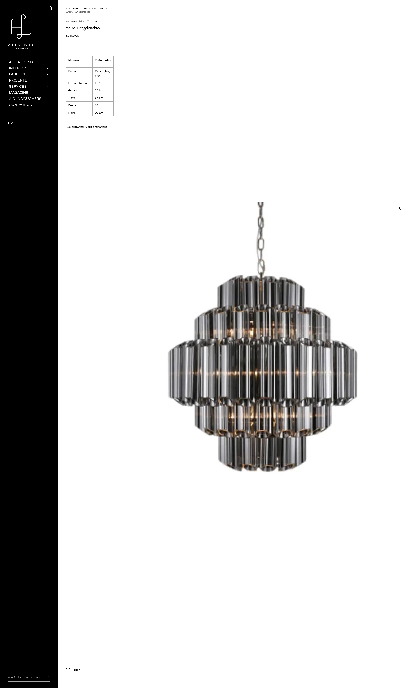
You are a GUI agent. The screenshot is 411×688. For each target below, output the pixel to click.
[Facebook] (29, 128)
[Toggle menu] (47, 68)
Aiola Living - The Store (85, 21)
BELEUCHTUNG (93, 8)
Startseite (72, 8)
